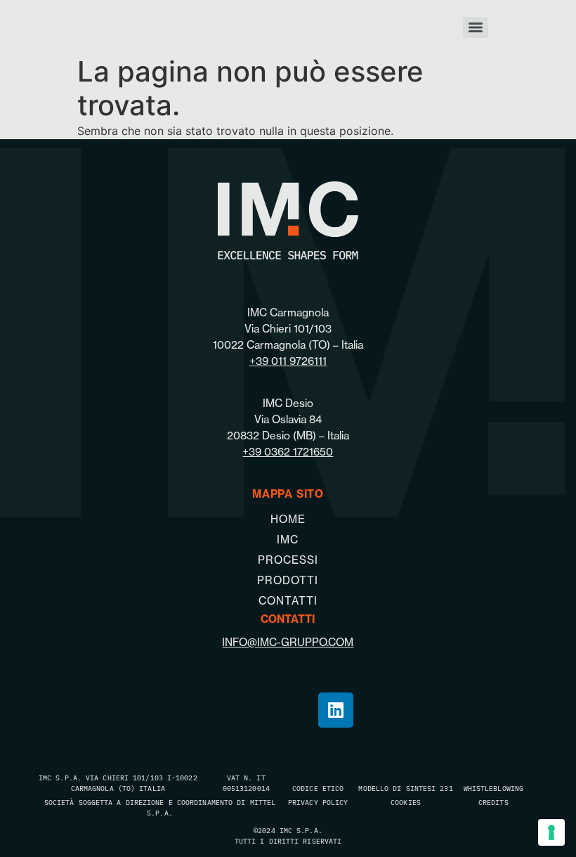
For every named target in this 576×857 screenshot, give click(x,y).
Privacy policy (318, 802)
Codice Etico (317, 788)
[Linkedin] (335, 710)
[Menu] (475, 27)
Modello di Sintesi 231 (405, 788)
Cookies (406, 802)
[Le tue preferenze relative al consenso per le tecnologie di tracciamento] (551, 832)
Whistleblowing (493, 788)
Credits (493, 802)
